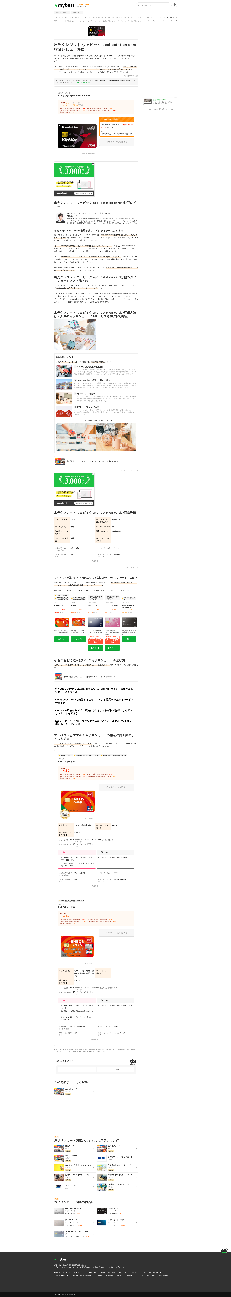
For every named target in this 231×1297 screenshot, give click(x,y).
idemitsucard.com (90, 153)
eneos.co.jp (92, 818)
